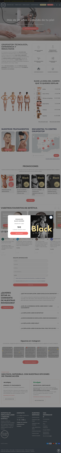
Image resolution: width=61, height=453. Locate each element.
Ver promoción (19, 233)
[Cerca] (51, 217)
